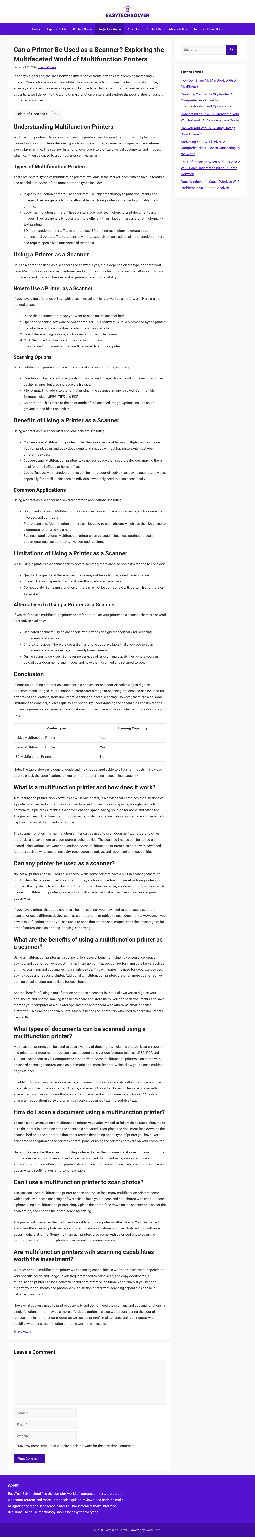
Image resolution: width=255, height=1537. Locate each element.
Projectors (24, 1331)
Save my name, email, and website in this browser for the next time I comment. (76, 1446)
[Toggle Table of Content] (53, 114)
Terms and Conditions (208, 29)
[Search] (231, 50)
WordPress (153, 1530)
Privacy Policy (177, 29)
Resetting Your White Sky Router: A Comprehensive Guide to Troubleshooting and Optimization (207, 100)
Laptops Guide (56, 29)
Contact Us (154, 29)
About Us (134, 29)
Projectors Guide (109, 29)
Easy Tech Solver (115, 1530)
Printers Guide (82, 29)
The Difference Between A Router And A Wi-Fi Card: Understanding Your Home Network (210, 168)
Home (36, 29)
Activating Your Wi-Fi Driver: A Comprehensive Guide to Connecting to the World (210, 148)
